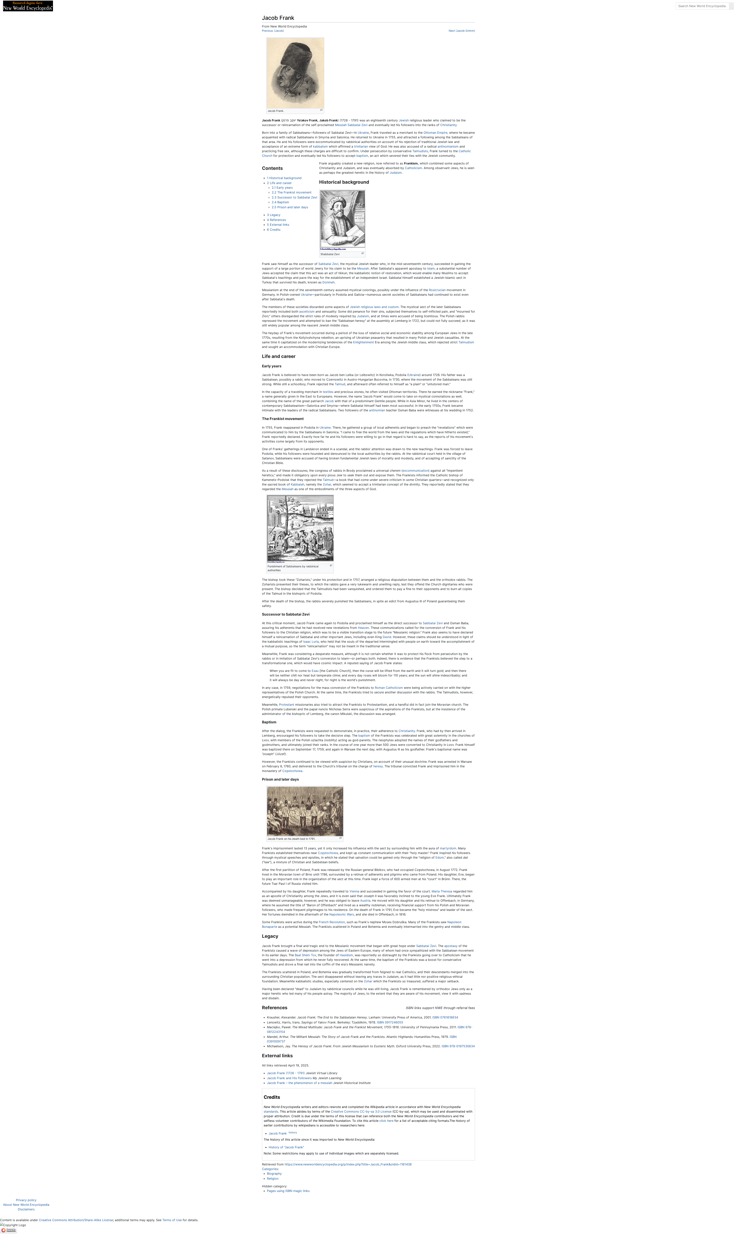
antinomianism (448, 146)
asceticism (307, 311)
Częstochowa (292, 771)
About (80, 6)
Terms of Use (172, 1220)
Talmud (340, 384)
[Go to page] (731, 6)
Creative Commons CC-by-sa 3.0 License (361, 1111)
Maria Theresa (442, 891)
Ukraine (363, 132)
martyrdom (448, 848)
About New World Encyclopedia (26, 1205)
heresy (378, 766)
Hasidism (346, 955)
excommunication (415, 470)
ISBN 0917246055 (390, 1022)
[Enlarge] (321, 110)
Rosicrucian (437, 290)
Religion (272, 1178)
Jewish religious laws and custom (374, 307)
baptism (362, 156)
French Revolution (332, 922)
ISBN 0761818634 (445, 1017)
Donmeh (328, 282)
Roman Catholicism (389, 688)
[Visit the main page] (28, 5)
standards (271, 1111)
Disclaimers (26, 1209)
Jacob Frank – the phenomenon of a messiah (299, 1083)
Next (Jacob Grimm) (462, 30)
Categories (270, 1169)
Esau (315, 671)
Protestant (286, 704)
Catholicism (413, 168)
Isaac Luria (311, 641)
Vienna (354, 891)
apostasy (451, 946)
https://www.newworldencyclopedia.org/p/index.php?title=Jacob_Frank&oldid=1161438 (348, 1164)
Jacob (329, 401)
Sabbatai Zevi (358, 125)
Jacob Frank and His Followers (289, 1078)
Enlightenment (363, 342)
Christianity (448, 125)
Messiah (341, 125)
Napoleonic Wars (341, 914)
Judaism (396, 172)
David (387, 637)
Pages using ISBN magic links (288, 1191)
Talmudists (420, 151)
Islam (431, 268)
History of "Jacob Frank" (286, 1147)
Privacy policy (26, 1200)
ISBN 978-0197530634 (458, 1046)
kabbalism (320, 146)
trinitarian (361, 146)
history (293, 1132)
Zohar (327, 484)
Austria (365, 900)
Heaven (363, 628)
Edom (439, 857)
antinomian (377, 410)
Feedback (98, 6)
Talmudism (466, 342)
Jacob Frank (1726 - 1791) (286, 1073)
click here (386, 1121)
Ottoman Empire (435, 132)
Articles (64, 6)
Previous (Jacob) (273, 30)
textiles (328, 392)
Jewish (404, 120)
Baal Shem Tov (305, 955)
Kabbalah (297, 484)
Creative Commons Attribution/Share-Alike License (76, 1220)
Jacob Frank (278, 1133)
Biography (274, 1173)
